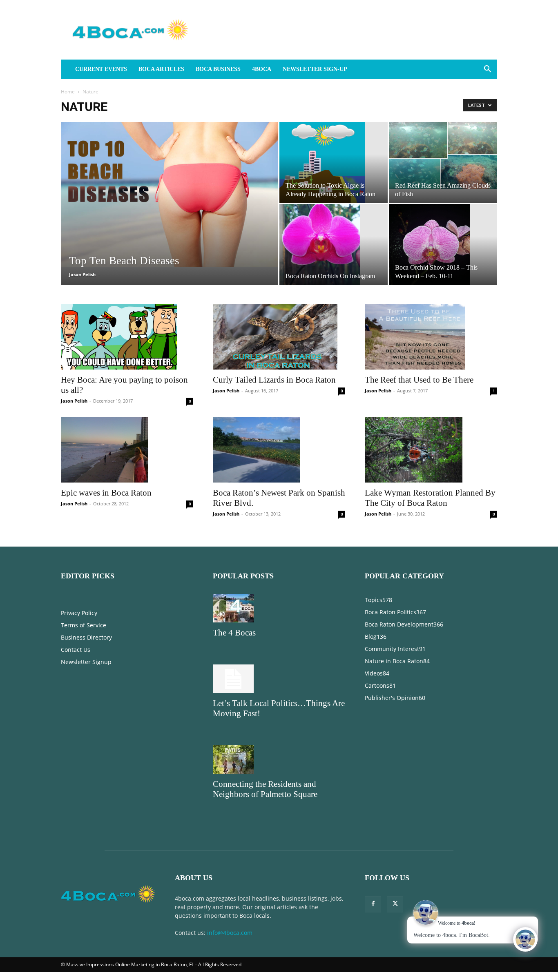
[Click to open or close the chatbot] (525, 939)
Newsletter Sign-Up (315, 69)
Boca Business (218, 69)
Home (68, 91)
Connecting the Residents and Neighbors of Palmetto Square (265, 789)
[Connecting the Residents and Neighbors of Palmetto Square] (279, 759)
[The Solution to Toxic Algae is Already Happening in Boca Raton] (333, 162)
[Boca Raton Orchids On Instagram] (333, 244)
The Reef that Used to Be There (419, 380)
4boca (261, 69)
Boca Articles (161, 69)
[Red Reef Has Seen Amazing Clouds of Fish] (443, 155)
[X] (395, 904)
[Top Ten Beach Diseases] (169, 194)
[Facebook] (373, 904)
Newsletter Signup (86, 662)
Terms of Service (83, 625)
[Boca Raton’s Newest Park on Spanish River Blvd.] (279, 450)
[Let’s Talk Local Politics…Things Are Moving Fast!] (279, 678)
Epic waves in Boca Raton (106, 493)
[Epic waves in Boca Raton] (127, 450)
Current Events (101, 69)
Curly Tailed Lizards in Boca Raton (274, 380)
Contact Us (75, 649)
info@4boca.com (229, 933)
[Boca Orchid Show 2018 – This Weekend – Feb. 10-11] (443, 244)
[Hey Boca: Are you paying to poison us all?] (127, 337)
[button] (487, 70)
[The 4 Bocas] (279, 608)
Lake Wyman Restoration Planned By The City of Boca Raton (430, 498)
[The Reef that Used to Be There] (431, 337)
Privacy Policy (79, 613)
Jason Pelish (82, 274)
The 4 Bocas (234, 633)
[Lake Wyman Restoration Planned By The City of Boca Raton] (431, 450)
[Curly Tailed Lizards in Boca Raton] (279, 337)
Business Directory (86, 637)
